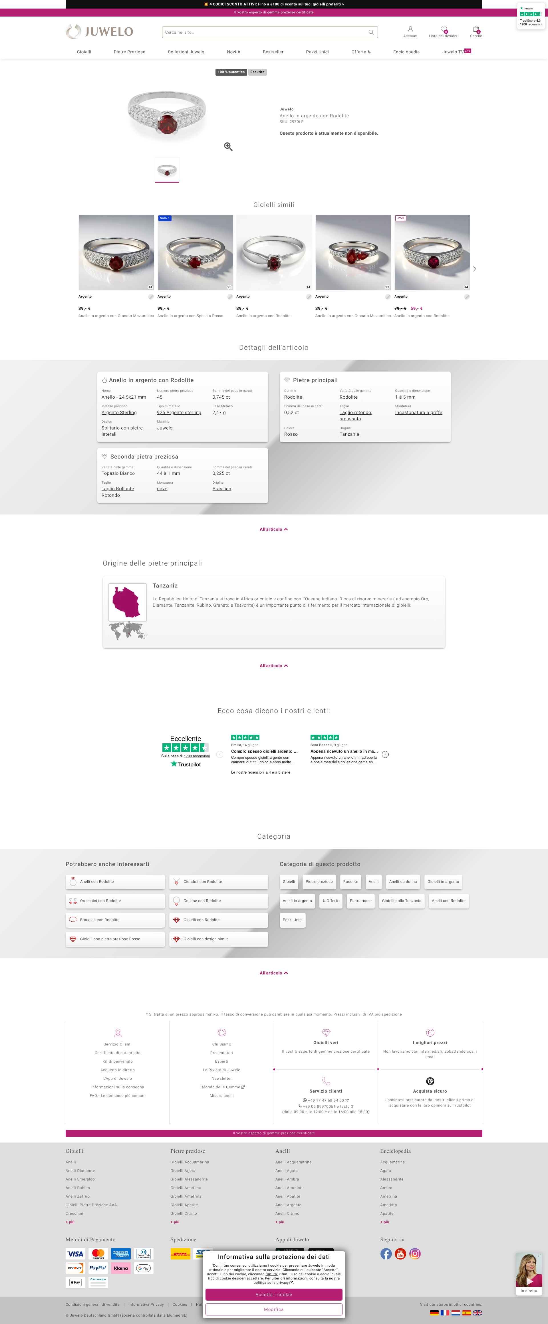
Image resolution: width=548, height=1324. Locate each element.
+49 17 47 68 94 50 (326, 1100)
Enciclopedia (406, 52)
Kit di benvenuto (117, 1061)
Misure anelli (222, 1096)
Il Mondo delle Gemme (219, 1087)
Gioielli (84, 52)
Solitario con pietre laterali (122, 431)
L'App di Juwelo (117, 1078)
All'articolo (271, 529)
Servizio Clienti (118, 1044)
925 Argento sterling (179, 412)
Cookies (180, 1304)
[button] (411, 32)
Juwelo (165, 428)
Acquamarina (392, 1162)
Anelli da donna (403, 882)
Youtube (400, 1254)
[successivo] (474, 269)
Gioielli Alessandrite (189, 1179)
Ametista (388, 1205)
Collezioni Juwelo (186, 52)
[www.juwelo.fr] (445, 1312)
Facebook (386, 1254)
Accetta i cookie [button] (274, 1295)
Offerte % (361, 52)
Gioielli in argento (443, 882)
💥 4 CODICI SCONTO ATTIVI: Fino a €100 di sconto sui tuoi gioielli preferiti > (274, 4)
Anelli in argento (297, 901)
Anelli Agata (286, 1171)
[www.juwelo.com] (477, 1312)
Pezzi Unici (317, 52)
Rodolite (293, 397)
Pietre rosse (361, 901)
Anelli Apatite (288, 1196)
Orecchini (74, 1213)
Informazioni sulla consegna (117, 1087)
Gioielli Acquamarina (190, 1162)
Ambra (386, 1188)
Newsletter (222, 1078)
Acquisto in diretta (117, 1070)
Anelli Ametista (289, 1188)
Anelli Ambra (287, 1179)
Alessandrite (392, 1179)
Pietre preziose (319, 882)
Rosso (291, 434)
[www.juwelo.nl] (456, 1312)
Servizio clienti (326, 1091)
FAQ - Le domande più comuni (118, 1096)
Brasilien (222, 488)
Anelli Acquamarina (293, 1162)
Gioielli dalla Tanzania (402, 901)
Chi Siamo (221, 1044)
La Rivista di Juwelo (221, 1070)
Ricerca (372, 32)
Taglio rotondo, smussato (356, 416)
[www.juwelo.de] (434, 1312)
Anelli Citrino (287, 1213)
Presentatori (221, 1053)
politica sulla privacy (271, 1282)
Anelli (374, 882)
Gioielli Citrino (184, 1213)
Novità (233, 52)
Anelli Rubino (78, 1188)
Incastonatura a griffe (418, 412)
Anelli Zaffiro (78, 1196)
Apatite (387, 1213)
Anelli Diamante (80, 1171)
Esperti (221, 1061)
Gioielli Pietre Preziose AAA (91, 1205)
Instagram (415, 1254)
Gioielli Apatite (184, 1205)
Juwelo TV (456, 52)
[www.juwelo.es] (466, 1312)
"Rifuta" (272, 1274)
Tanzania (349, 434)
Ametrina (389, 1196)
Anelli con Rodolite (449, 901)
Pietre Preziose (130, 52)
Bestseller (273, 52)
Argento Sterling (119, 412)
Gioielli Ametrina (186, 1196)
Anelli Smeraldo (80, 1179)
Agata (385, 1171)
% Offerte (331, 901)
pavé (162, 488)
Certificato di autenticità (117, 1053)
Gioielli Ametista (186, 1188)
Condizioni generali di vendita (93, 1304)
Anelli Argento (288, 1205)
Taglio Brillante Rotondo (118, 492)
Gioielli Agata (183, 1171)
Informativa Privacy (146, 1304)
